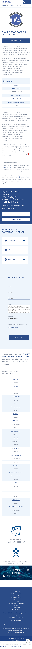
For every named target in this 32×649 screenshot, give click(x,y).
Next (28, 583)
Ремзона (16, 605)
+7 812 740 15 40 (16, 540)
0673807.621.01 (15, 431)
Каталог (16, 601)
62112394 (15, 465)
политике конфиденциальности (11, 646)
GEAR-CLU (15, 420)
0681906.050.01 (15, 396)
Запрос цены (16, 40)
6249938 (15, 414)
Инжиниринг (16, 597)
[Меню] (29, 2)
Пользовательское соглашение (16, 630)
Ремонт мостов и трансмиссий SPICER (16, 573)
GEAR (15, 403)
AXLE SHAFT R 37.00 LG (15, 506)
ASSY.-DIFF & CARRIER (15, 472)
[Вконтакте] (5, 623)
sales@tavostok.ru (22, 177)
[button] (25, 2)
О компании (16, 592)
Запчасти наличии (16, 603)
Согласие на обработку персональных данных (16, 628)
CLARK (16, 85)
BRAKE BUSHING (16, 455)
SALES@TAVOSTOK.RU (16, 542)
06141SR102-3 (16, 500)
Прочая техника (16, 98)
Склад (16, 599)
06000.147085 (15, 448)
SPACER (15, 386)
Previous (23, 583)
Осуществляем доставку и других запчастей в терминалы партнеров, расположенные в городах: (16, 359)
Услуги (16, 595)
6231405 (15, 379)
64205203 (16, 482)
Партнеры (16, 607)
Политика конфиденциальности (16, 632)
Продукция (16, 593)
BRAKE (15, 438)
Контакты (16, 609)
